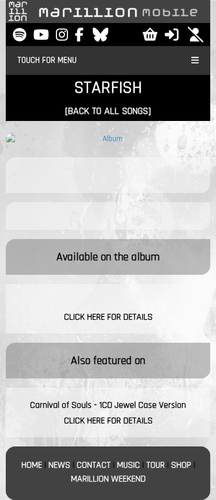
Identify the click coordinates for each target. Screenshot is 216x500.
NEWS (59, 465)
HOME (31, 465)
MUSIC (128, 465)
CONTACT (94, 465)
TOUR (155, 465)
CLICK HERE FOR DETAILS (108, 317)
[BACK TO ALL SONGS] (108, 111)
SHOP (181, 465)
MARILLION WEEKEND (108, 479)
